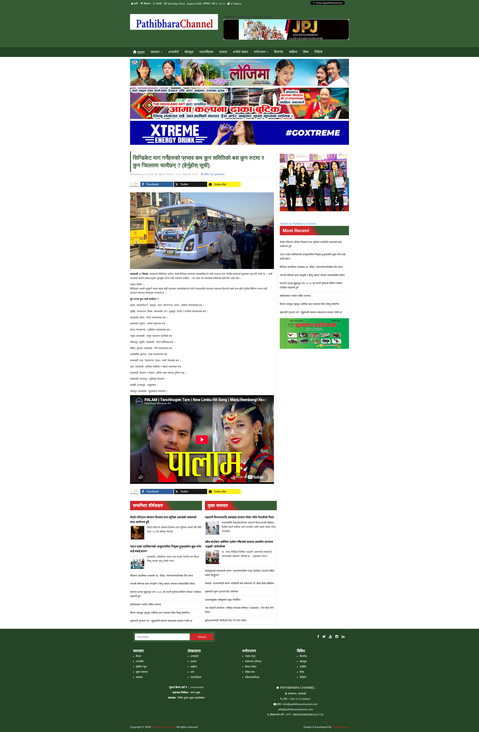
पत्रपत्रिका (206, 52)
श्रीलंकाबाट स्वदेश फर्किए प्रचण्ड (145, 604)
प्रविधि (303, 666)
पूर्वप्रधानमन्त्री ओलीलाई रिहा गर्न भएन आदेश (225, 620)
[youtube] (330, 637)
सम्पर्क (158, 3)
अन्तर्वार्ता (173, 52)
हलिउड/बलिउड (252, 677)
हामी (135, 3)
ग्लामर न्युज (250, 656)
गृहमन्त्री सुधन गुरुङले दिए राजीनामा (221, 591)
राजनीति (140, 661)
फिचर (138, 656)
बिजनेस (278, 52)
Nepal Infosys (341, 726)
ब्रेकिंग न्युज (208, 174)
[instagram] (336, 637)
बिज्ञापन (147, 3)
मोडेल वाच (250, 671)
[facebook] (318, 637)
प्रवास (223, 52)
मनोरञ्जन (260, 52)
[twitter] (324, 637)
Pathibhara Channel (163, 726)
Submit (202, 636)
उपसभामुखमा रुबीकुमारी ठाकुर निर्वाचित (222, 599)
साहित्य (293, 52)
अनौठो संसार (240, 52)
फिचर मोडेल (250, 666)
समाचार (156, 52)
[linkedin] (343, 637)
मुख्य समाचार (220, 174)
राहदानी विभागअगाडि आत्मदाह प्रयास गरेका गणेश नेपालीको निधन (239, 517)
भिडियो (318, 52)
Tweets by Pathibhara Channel (298, 223)
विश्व (306, 52)
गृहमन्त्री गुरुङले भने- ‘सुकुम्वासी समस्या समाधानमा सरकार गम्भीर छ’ (161, 620)
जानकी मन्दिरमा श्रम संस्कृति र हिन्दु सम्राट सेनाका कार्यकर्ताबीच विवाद (162, 583)
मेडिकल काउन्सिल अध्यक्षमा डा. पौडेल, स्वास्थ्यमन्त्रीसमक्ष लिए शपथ (161, 575)
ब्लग (192, 671)
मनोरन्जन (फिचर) (253, 661)
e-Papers (235, 3)
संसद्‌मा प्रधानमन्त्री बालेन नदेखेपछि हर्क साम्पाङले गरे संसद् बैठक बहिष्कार (239, 583)
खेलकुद (188, 52)
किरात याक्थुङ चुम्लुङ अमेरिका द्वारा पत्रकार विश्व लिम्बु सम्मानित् (159, 612)
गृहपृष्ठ (140, 52)
